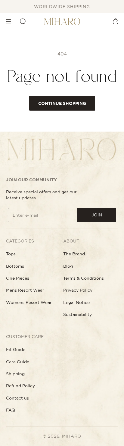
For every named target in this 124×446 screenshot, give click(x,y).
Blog (68, 266)
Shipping (15, 373)
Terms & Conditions (83, 278)
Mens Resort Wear (25, 290)
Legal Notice (76, 302)
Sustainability (77, 314)
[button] (8, 21)
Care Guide (17, 361)
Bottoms (15, 266)
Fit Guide (15, 349)
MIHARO (71, 436)
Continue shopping (62, 103)
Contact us (17, 398)
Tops (11, 253)
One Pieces (17, 278)
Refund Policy (20, 385)
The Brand (74, 253)
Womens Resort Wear (29, 302)
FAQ (10, 410)
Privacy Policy (77, 290)
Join (96, 215)
